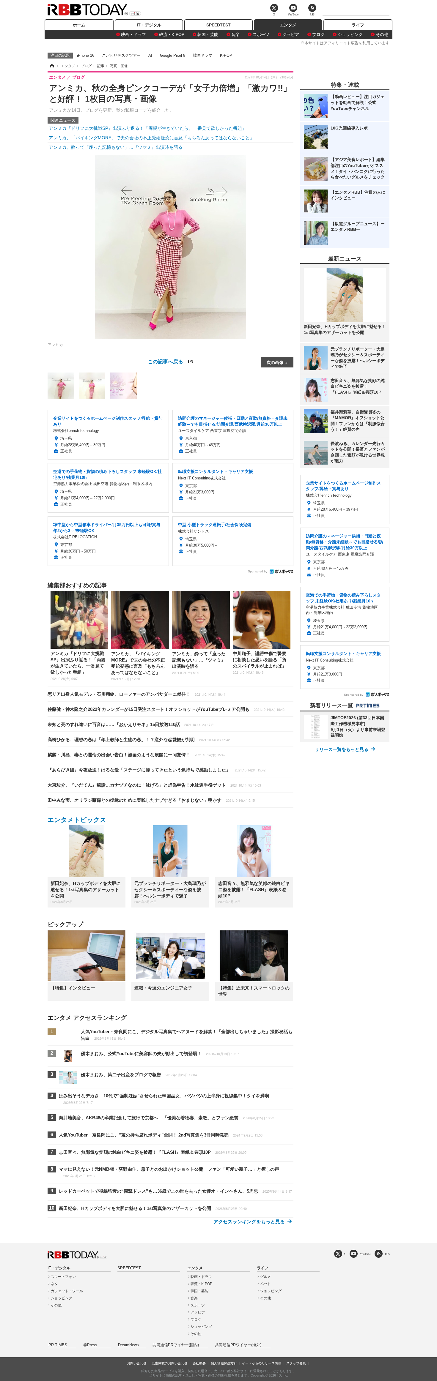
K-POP (226, 55)
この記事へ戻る (170, 361)
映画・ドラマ (133, 34)
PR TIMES (57, 1345)
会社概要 (199, 1363)
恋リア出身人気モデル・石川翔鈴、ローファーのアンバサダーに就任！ (136, 694)
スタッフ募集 (296, 1363)
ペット (265, 1284)
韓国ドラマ (202, 55)
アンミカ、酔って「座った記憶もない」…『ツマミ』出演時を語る (116, 147)
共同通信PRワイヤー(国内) (176, 1345)
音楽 (235, 34)
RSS (387, 1254)
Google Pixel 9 (172, 55)
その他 (382, 34)
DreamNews (128, 1345)
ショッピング (350, 34)
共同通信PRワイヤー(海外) (238, 1345)
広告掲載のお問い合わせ (170, 1363)
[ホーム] (51, 66)
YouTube (365, 1254)
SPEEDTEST (218, 25)
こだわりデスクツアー (121, 55)
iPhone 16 (85, 55)
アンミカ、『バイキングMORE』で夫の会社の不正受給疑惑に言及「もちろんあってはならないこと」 (151, 137)
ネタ (54, 1284)
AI (150, 55)
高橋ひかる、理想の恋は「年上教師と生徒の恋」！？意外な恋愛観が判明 (139, 739)
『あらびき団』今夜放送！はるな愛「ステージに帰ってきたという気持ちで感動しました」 (156, 769)
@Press (90, 1345)
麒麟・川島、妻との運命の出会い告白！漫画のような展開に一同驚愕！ (136, 754)
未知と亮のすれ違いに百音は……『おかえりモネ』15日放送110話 (131, 724)
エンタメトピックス (77, 819)
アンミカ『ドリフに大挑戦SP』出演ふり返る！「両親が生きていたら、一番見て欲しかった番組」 (147, 128)
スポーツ (261, 34)
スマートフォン (63, 1277)
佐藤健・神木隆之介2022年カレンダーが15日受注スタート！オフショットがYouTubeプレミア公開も (166, 709)
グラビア (290, 34)
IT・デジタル (149, 25)
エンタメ (288, 25)
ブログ (318, 34)
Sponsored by (257, 571)
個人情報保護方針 (224, 1363)
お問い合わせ (137, 1363)
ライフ (358, 25)
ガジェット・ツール (67, 1291)
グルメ (265, 1277)
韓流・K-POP (171, 34)
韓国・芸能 (207, 34)
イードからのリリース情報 (261, 1363)
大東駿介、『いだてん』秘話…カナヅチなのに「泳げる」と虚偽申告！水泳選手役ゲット (154, 784)
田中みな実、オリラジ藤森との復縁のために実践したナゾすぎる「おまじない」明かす (151, 800)
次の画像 (275, 362)
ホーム (79, 25)
